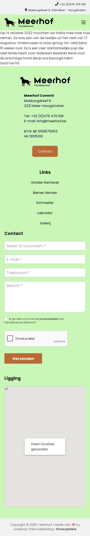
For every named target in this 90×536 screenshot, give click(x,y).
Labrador (45, 213)
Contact (45, 151)
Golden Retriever (45, 182)
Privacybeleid (66, 529)
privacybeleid (49, 319)
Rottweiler (45, 202)
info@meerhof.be (51, 121)
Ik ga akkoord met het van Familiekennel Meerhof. (34, 320)
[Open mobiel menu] (83, 22)
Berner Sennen (45, 192)
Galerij (45, 223)
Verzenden (23, 358)
